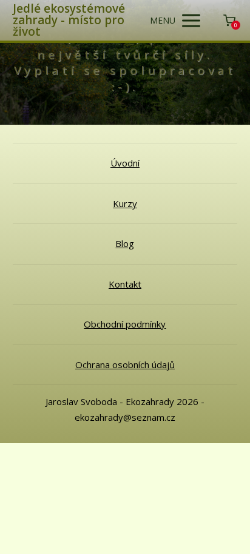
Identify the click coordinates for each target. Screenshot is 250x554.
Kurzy (125, 203)
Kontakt (125, 284)
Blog (124, 243)
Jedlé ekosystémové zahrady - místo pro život (69, 20)
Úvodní (125, 163)
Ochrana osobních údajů (125, 364)
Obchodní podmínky (125, 324)
